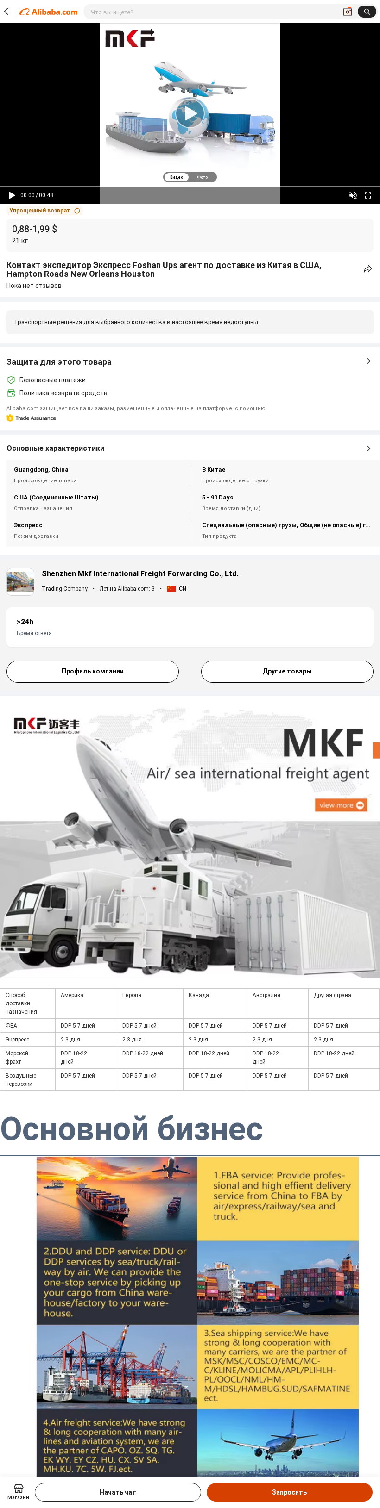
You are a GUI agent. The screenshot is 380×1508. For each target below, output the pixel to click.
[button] (44, 210)
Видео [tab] (176, 177)
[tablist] (190, 177)
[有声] (353, 195)
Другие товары (287, 671)
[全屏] (367, 195)
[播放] (12, 195)
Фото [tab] (202, 177)
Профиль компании (93, 671)
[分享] (368, 268)
